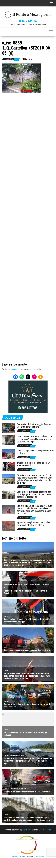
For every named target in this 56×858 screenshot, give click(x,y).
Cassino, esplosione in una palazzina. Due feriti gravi (35, 451)
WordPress (27, 830)
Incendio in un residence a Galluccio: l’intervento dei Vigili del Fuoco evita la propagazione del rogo (35, 439)
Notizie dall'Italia (28, 21)
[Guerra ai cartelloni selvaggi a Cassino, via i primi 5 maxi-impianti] (8, 427)
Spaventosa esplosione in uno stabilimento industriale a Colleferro (34, 523)
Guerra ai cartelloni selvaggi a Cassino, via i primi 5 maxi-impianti (34, 425)
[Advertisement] (28, 110)
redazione (27, 59)
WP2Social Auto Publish (19, 856)
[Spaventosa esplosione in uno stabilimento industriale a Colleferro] (8, 526)
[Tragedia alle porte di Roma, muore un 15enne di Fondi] (8, 466)
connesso (16, 369)
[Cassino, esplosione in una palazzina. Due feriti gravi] (8, 454)
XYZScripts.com (39, 856)
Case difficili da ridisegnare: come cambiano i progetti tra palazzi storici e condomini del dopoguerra (34, 494)
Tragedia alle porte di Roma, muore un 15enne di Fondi (33, 464)
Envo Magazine (45, 830)
